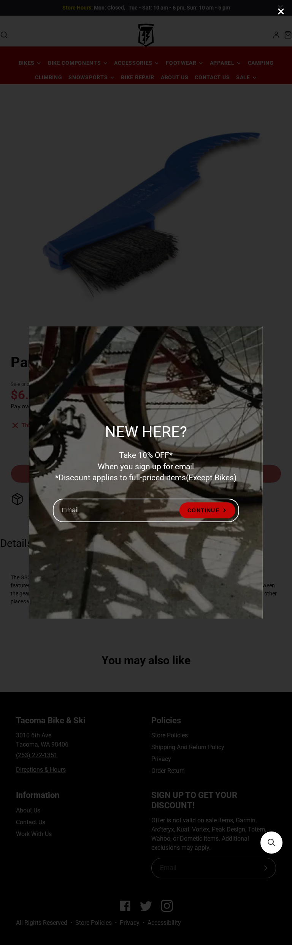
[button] (271, 842)
